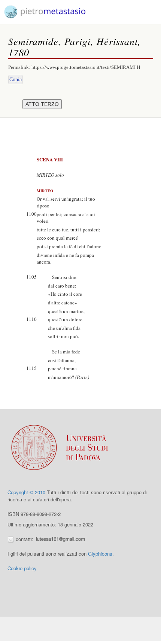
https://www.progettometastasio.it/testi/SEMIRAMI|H (85, 67)
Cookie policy (22, 568)
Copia (15, 79)
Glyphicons (100, 553)
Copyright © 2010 (26, 492)
